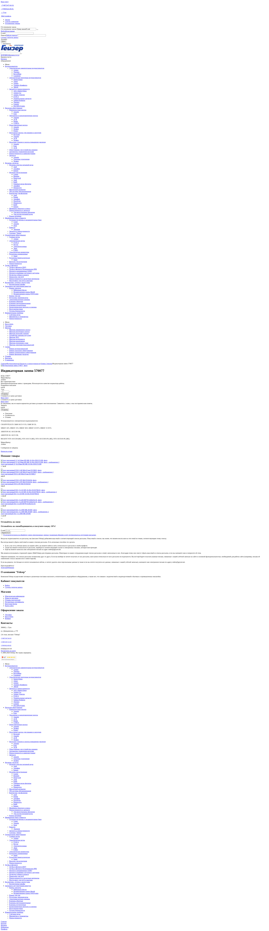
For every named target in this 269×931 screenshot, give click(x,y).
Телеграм (4, 567)
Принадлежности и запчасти (19, 210)
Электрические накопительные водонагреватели (26, 68)
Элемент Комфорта (20, 85)
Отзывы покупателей (12, 600)
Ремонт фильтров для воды (19, 354)
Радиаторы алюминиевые (18, 254)
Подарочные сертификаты (14, 602)
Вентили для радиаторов (18, 262)
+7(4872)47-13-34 (6, 642)
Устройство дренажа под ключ (20, 335)
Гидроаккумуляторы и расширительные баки (25, 220)
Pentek (15, 197)
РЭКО (15, 250)
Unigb (15, 222)
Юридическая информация (14, 596)
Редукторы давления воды (18, 298)
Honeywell (17, 178)
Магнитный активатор (17, 189)
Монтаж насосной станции (19, 333)
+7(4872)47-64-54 (7, 5)
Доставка (8, 326)
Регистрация (10, 31)
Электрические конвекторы (19, 252)
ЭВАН (15, 87)
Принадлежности (15, 263)
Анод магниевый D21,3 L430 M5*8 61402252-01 (18, 504)
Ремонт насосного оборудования (21, 350)
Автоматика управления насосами (21, 152)
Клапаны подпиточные (17, 305)
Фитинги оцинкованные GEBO (20, 271)
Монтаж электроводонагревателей (21, 345)
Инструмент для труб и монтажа (21, 281)
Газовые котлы (14, 237)
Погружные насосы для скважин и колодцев (25, 133)
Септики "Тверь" (15, 233)
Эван (15, 248)
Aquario (16, 112)
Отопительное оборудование (15, 235)
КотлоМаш (17, 74)
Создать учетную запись (9, 37)
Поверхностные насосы (17, 110)
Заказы (7, 20)
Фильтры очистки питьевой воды (21, 165)
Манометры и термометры (18, 317)
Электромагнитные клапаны (19, 299)
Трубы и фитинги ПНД (17, 267)
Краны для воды (15, 288)
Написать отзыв (6, 451)
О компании (9, 360)
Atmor (15, 81)
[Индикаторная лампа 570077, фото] (14, 365)
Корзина (4, 59)
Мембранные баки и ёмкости (15, 218)
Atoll (15, 167)
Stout (15, 226)
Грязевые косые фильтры (22, 184)
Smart (15, 256)
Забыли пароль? (12, 35)
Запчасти (12, 155)
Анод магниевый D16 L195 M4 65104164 (15, 484)
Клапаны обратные (16, 301)
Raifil (15, 182)
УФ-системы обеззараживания (20, 191)
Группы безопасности (17, 311)
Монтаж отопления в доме (18, 343)
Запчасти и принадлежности (19, 89)
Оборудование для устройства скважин (23, 150)
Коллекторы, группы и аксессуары (17, 282)
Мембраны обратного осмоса (19, 208)
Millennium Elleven (20, 290)
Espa (15, 114)
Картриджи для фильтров (18, 193)
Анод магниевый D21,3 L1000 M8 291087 (16, 514)
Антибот (4, 39)
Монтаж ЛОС (14, 337)
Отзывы (8, 356)
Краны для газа (14, 296)
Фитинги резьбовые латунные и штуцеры (24, 273)
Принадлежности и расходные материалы (24, 279)
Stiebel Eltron (17, 79)
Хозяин (16, 129)
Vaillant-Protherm (19, 100)
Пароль (3, 35)
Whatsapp (10, 567)
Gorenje (16, 104)
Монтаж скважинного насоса (19, 330)
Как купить (9, 324)
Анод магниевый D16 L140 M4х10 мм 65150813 (18, 474)
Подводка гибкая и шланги (19, 275)
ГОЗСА (16, 97)
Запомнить (7, 44)
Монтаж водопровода (17, 339)
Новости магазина (11, 598)
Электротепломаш (20, 246)
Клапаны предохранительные (20, 303)
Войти (3, 31)
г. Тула (3, 12)
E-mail (3, 33)
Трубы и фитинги (11, 265)
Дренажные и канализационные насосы (23, 116)
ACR (15, 119)
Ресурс (15, 244)
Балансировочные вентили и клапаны (23, 307)
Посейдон (17, 201)
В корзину (5, 394)
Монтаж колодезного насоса (19, 331)
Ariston (15, 70)
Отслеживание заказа (8, 29)
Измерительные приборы (14, 313)
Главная (4, 364)
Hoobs (15, 121)
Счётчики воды (14, 315)
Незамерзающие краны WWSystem (25, 294)
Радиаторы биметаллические (19, 258)
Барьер (15, 171)
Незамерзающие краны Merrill (24, 292)
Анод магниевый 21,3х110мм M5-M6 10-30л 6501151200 (21, 464)
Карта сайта (9, 606)
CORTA (16, 123)
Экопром (16, 229)
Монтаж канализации (17, 341)
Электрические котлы (17, 241)
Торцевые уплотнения (21, 159)
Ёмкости (12, 227)
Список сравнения (11, 21)
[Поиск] (21, 53)
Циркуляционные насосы (18, 125)
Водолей (16, 134)
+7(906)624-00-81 (7, 9)
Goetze (15, 174)
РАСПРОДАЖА (19, 106)
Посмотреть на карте (8, 651)
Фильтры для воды (11, 163)
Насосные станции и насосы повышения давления (27, 142)
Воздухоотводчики (16, 309)
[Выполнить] (37, 29)
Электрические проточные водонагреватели (25, 78)
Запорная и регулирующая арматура (18, 286)
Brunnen (16, 176)
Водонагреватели (11, 66)
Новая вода (17, 188)
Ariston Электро (19, 95)
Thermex (16, 72)
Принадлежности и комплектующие (22, 153)
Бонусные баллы (11, 604)
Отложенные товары (12, 23)
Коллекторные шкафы (17, 284)
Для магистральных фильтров (24, 212)
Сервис (7, 347)
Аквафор (16, 169)
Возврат (8, 618)
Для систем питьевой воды (23, 214)
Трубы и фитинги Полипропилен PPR (23, 269)
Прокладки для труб (16, 277)
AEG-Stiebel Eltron (20, 91)
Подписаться (6, 533)
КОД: (3, 376)
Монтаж (8, 328)
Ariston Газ (17, 93)
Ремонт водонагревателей (18, 349)
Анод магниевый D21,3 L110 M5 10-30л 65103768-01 (20, 494)
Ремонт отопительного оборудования (22, 352)
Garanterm (16, 76)
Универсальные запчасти (22, 98)
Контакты (8, 358)
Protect (15, 131)
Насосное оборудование (13, 108)
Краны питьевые (15, 216)
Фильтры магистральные (18, 172)
